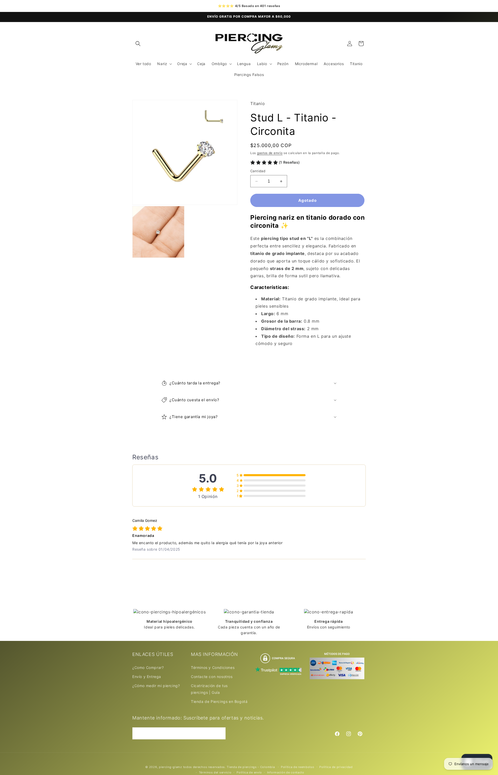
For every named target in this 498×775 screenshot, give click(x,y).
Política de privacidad (335, 767)
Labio (262, 63)
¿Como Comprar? (148, 667)
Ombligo (219, 63)
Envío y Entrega (146, 676)
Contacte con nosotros (212, 676)
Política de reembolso (297, 767)
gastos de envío (270, 153)
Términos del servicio (215, 772)
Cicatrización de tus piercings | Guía (209, 688)
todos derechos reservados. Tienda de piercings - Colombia (229, 767)
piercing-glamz (170, 767)
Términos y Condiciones (212, 667)
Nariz (162, 63)
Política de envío (249, 772)
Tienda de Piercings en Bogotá (219, 701)
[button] (138, 43)
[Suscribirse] (219, 733)
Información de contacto (285, 772)
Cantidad (257, 171)
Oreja (182, 63)
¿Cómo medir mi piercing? (156, 685)
